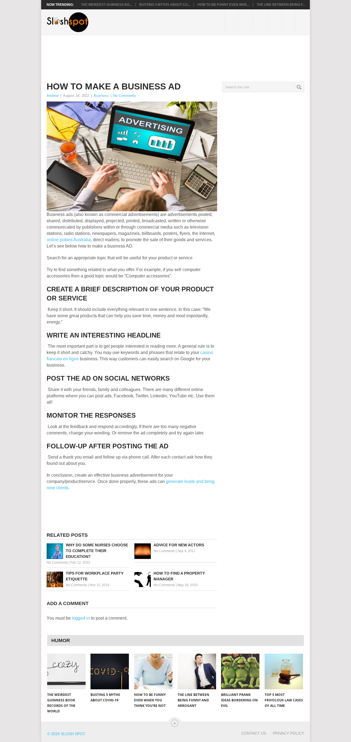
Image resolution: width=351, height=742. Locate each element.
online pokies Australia (69, 239)
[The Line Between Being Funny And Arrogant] (197, 671)
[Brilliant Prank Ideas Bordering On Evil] (240, 671)
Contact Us (253, 733)
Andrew (52, 96)
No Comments (124, 96)
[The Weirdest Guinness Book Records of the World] (66, 671)
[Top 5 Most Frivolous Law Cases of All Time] (284, 671)
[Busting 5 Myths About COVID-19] (109, 671)
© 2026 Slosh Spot (66, 734)
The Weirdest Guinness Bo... (106, 5)
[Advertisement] (146, 54)
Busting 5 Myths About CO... (164, 5)
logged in (81, 618)
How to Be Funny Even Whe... (223, 5)
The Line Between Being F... (281, 5)
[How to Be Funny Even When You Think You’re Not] (153, 671)
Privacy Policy (288, 733)
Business (101, 96)
